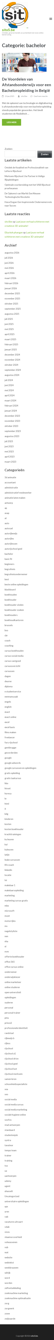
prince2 (8, 1023)
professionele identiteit (16, 1028)
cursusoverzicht (12, 666)
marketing (10, 895)
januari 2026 (11, 288)
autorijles (9, 538)
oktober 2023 (11, 426)
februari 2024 (11, 405)
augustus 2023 (12, 436)
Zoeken (8, 148)
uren (7, 1211)
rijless (7, 1043)
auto (7, 523)
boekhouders (11, 615)
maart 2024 (10, 400)
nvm (7, 951)
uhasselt (9, 1191)
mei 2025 (9, 329)
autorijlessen (11, 543)
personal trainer (12, 1012)
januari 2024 (11, 410)
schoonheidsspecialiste (16, 1084)
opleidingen (10, 997)
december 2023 (12, 415)
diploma (8, 686)
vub (6, 1247)
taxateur (9, 1145)
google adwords (13, 763)
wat (6, 1252)
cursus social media (14, 655)
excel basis (10, 727)
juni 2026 (9, 262)
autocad (9, 528)
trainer (8, 1155)
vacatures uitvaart (14, 1221)
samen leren (10, 1079)
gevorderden (11, 752)
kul (6, 844)
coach (7, 640)
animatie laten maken (15, 497)
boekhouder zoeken (14, 610)
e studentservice (13, 691)
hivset (8, 788)
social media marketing (16, 1109)
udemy (8, 1181)
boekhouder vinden (14, 604)
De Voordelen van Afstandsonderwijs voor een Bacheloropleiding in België (26, 85)
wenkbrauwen (11, 1267)
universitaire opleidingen (17, 1201)
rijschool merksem (14, 1074)
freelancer (10, 737)
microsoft (9, 910)
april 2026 (10, 273)
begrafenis (10, 569)
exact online (10, 717)
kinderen (9, 819)
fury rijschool (11, 742)
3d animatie (10, 477)
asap (7, 513)
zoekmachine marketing (16, 1293)
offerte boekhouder (14, 956)
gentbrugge (10, 747)
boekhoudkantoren (14, 620)
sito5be (24, 96)
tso (6, 1165)
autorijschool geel (13, 548)
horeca (8, 793)
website (8, 1257)
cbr (6, 635)
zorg (7, 1303)
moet (7, 915)
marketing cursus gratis (16, 900)
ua (6, 1170)
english (8, 706)
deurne (8, 681)
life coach (9, 864)
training (8, 1160)
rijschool (9, 1048)
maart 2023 (10, 461)
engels (8, 701)
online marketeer (13, 982)
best (7, 579)
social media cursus (14, 1104)
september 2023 (13, 431)
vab (6, 1216)
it (5, 808)
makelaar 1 (10, 885)
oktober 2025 (11, 303)
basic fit (8, 559)
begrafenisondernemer (16, 574)
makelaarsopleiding (14, 890)
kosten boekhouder (14, 829)
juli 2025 (9, 319)
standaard (10, 1130)
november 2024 (12, 359)
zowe (7, 1313)
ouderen (9, 1002)
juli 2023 (9, 441)
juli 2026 (9, 257)
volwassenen (11, 1242)
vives (7, 1232)
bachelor (9, 553)
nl (5, 946)
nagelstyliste (11, 931)
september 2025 (13, 308)
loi (6, 880)
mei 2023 (9, 451)
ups (6, 1206)
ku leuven (9, 839)
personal (9, 1007)
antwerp (9, 502)
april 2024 (10, 395)
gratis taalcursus (13, 778)
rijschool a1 (10, 1053)
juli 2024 (9, 380)
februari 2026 (11, 283)
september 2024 (13, 370)
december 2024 (12, 354)
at (6, 518)
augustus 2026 (12, 252)
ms (6, 926)
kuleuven (9, 849)
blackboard (10, 589)
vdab (7, 1226)
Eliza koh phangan (14, 232)
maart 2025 (10, 339)
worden (8, 1283)
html (7, 803)
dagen (8, 676)
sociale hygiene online (15, 1114)
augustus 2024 (12, 375)
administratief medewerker (18, 492)
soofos (8, 1119)
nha (6, 941)
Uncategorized (12, 1196)
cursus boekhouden (14, 650)
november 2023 (12, 421)
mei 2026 (9, 268)
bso (6, 630)
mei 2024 (9, 390)
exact (7, 712)
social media (11, 1099)
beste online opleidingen (16, 584)
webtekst (9, 1262)
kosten (8, 824)
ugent (7, 1186)
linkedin (8, 870)
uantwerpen (10, 1175)
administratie (11, 487)
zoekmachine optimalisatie (18, 1298)
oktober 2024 (11, 364)
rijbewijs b (9, 1038)
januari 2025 (11, 349)
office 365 (10, 961)
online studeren (12, 987)
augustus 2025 (12, 313)
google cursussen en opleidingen (20, 768)
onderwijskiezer (12, 977)
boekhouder (11, 599)
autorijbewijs (11, 533)
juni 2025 (9, 324)
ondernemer (11, 972)
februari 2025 (11, 344)
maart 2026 (10, 278)
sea (6, 1089)
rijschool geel (11, 1063)
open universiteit (13, 992)
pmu (7, 1017)
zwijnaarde (10, 1318)
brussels (9, 625)
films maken (10, 732)
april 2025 (10, 334)
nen (6, 936)
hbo (6, 783)
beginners (9, 564)
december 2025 (12, 293)
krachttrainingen (13, 834)
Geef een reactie (41, 96)
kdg (6, 813)
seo (6, 1094)
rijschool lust (11, 1068)
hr (6, 798)
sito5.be (8, 30)
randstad (9, 1033)
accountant (10, 482)
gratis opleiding (12, 773)
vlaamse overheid (13, 1237)
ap (6, 508)
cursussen (9, 671)
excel (7, 722)
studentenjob (11, 1135)
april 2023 (10, 456)
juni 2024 (9, 385)
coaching (9, 645)
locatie (8, 875)
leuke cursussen (12, 859)
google (8, 757)
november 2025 (12, 298)
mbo (7, 905)
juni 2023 (9, 446)
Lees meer (11, 122)
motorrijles (10, 921)
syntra (8, 1140)
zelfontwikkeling (13, 1288)
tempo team (11, 1150)
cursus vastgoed (13, 661)
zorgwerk (9, 1308)
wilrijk (7, 1272)
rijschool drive (11, 1058)
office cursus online (14, 966)
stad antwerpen (12, 1125)
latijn (7, 854)
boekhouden (11, 594)
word (7, 1277)
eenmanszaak (11, 696)
